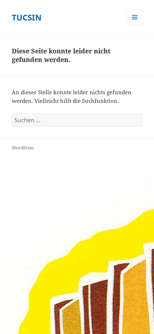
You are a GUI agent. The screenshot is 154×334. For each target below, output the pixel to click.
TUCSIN (27, 17)
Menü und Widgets (134, 24)
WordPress (23, 148)
